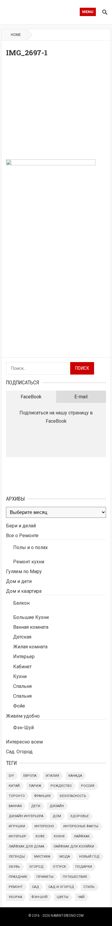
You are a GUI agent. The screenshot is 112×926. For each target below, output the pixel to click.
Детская (22, 637)
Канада (75, 776)
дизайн (57, 806)
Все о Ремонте (22, 535)
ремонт (16, 887)
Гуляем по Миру (24, 571)
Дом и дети (19, 581)
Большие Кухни (31, 617)
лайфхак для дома (26, 846)
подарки (83, 867)
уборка (15, 897)
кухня (59, 836)
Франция (42, 796)
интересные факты (80, 826)
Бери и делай (21, 526)
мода (64, 857)
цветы (62, 897)
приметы (44, 877)
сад (35, 887)
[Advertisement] (56, 109)
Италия (52, 776)
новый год (89, 857)
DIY (11, 776)
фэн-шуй (39, 897)
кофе (40, 836)
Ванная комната (30, 627)
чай (81, 897)
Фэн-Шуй (23, 727)
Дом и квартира (24, 591)
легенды (17, 857)
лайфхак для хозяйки (73, 846)
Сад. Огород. (19, 751)
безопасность (73, 796)
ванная (15, 806)
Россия (87, 786)
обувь (14, 867)
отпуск (59, 867)
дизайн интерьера (26, 816)
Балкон (21, 603)
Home (16, 35)
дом (57, 816)
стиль (89, 887)
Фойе (19, 706)
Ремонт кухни (28, 562)
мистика (42, 857)
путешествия (75, 877)
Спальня (22, 686)
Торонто (17, 796)
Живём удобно (23, 716)
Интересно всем (24, 742)
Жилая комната (30, 647)
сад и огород (61, 887)
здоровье (79, 816)
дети (35, 806)
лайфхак (82, 836)
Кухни (20, 676)
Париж (35, 786)
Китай (14, 786)
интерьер (17, 836)
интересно (44, 826)
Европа (29, 776)
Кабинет (22, 666)
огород (36, 867)
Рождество (61, 786)
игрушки (17, 826)
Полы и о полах (30, 547)
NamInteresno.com (67, 916)
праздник (18, 877)
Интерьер (24, 656)
